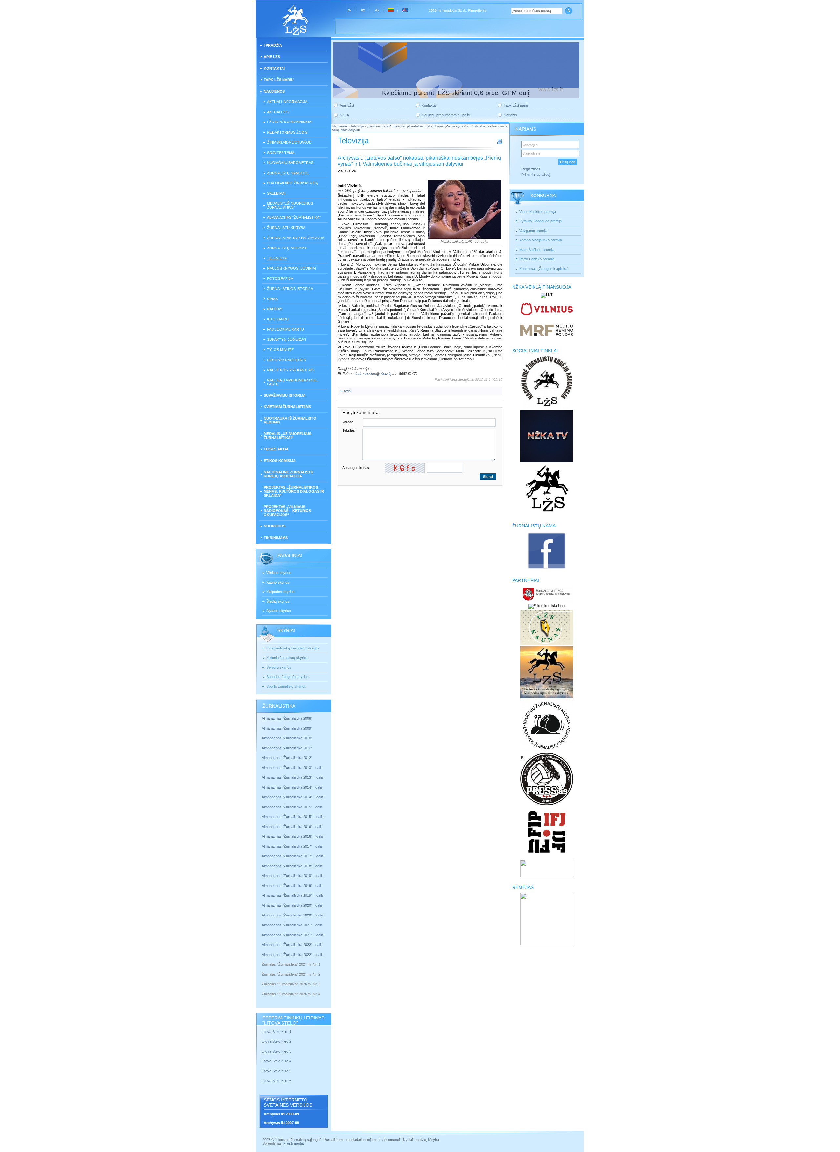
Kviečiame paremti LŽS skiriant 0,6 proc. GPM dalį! (456, 92)
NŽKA (344, 115)
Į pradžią (273, 45)
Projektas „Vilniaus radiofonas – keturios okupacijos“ (287, 511)
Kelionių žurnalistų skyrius (287, 658)
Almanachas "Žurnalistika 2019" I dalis (293, 886)
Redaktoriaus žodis (287, 132)
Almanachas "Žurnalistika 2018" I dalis (293, 866)
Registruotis (530, 169)
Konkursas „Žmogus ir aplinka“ (544, 269)
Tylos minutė (280, 350)
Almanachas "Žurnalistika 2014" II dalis (293, 797)
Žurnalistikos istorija (290, 289)
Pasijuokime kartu (285, 329)
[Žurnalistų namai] (546, 569)
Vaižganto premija (533, 231)
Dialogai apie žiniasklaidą (292, 183)
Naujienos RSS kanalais (290, 370)
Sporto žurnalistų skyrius (286, 686)
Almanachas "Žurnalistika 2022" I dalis (292, 945)
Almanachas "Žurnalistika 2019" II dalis (293, 895)
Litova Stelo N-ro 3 (276, 1051)
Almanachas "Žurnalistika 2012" (287, 758)
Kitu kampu (278, 319)
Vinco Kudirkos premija (537, 212)
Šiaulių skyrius (277, 601)
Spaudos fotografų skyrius (287, 677)
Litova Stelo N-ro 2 (276, 1041)
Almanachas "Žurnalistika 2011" (287, 748)
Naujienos (274, 91)
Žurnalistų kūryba (286, 228)
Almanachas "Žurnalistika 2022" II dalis (293, 955)
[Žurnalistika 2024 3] (262, 989)
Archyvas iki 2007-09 (281, 1123)
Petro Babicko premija (536, 259)
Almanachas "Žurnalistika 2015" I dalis (292, 807)
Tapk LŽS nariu (279, 80)
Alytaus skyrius (278, 611)
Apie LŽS (272, 57)
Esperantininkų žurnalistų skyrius (292, 648)
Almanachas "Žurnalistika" (294, 217)
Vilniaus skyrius (278, 573)
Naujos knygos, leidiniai (291, 268)
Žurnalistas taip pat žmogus (295, 238)
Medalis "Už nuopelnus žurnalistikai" (290, 205)
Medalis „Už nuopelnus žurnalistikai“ (287, 436)
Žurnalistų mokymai (287, 248)
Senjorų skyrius (278, 667)
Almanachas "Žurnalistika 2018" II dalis (293, 876)
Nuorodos (274, 526)
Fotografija (280, 278)
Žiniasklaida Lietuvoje (289, 142)
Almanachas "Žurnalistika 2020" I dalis (293, 905)
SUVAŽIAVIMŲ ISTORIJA (284, 395)
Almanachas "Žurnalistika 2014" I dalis (292, 787)
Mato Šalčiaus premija (536, 250)
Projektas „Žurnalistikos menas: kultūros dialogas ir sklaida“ (294, 491)
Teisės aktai (276, 449)
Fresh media (294, 1143)
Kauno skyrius (277, 582)
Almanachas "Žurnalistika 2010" (287, 738)
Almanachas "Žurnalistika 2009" (287, 728)
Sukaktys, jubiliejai (286, 339)
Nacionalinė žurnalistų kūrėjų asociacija (288, 474)
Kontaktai (274, 68)
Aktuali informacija (287, 102)
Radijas (274, 309)
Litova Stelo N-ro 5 (277, 1071)
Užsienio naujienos (286, 360)
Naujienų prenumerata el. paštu (293, 382)
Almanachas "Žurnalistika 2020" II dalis (293, 915)
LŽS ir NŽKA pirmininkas (289, 122)
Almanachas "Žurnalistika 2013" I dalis (292, 768)
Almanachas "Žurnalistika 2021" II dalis (293, 935)
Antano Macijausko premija (540, 240)
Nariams (510, 115)
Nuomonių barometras (290, 163)
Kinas (272, 299)
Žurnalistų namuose (288, 173)
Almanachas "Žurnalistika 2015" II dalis (293, 817)
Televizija (277, 258)
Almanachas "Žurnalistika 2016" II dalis (293, 836)
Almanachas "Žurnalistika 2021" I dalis (292, 925)
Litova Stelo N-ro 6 (277, 1081)
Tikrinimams (276, 538)
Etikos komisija (280, 461)
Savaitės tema (280, 152)
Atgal (347, 391)
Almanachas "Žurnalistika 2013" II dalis (293, 777)
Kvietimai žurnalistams (287, 407)
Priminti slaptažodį (535, 174)
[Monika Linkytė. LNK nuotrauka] (464, 209)
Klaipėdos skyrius (280, 592)
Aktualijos (278, 112)
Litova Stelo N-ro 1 (276, 1032)
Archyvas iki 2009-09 (281, 1114)
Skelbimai (276, 193)
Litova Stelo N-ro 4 (277, 1061)
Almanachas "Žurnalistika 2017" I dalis (292, 846)
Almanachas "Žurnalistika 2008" (287, 718)
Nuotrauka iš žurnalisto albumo (290, 420)
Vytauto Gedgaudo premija (540, 221)
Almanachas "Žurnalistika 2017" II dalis (293, 856)
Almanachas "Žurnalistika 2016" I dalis (292, 827)
